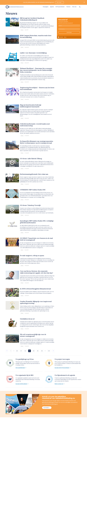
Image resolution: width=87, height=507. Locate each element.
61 (21, 351)
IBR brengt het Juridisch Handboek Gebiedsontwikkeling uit (32, 19)
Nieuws (22, 29)
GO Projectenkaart (60, 6)
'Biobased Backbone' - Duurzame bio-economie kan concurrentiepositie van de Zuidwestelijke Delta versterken (36, 70)
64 (33, 351)
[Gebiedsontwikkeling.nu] (23, 7)
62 (25, 351)
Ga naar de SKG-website (21, 383)
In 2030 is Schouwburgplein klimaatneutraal (35, 289)
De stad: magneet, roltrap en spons (32, 255)
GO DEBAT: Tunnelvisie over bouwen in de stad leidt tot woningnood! (36, 239)
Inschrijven (69, 32)
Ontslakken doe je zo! (27, 319)
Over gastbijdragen (20, 367)
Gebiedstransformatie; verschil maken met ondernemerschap (35, 125)
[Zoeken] (79, 6)
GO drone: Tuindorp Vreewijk (30, 205)
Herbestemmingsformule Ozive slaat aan (34, 174)
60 (17, 351)
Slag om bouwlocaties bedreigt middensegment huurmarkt (30, 106)
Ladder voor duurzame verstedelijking (33, 53)
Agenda (52, 6)
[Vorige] (7, 350)
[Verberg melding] (84, 2)
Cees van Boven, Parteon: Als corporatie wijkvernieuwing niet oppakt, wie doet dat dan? (36, 272)
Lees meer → (59, 2)
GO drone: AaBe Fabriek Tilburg (31, 159)
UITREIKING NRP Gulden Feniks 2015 (32, 190)
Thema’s (68, 6)
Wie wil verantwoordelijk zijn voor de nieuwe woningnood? (33, 335)
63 (29, 351)
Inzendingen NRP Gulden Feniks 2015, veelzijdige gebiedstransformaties (37, 222)
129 (49, 351)
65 (37, 351)
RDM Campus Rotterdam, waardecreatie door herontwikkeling (35, 36)
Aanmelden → (46, 407)
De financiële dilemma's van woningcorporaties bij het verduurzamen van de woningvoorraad (36, 142)
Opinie (22, 249)
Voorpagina (45, 6)
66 (42, 351)
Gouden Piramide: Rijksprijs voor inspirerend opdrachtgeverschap (36, 302)
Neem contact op (59, 383)
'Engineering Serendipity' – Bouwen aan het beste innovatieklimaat (37, 88)
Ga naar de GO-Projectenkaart (62, 367)
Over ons (74, 6)
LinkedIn (61, 37)
